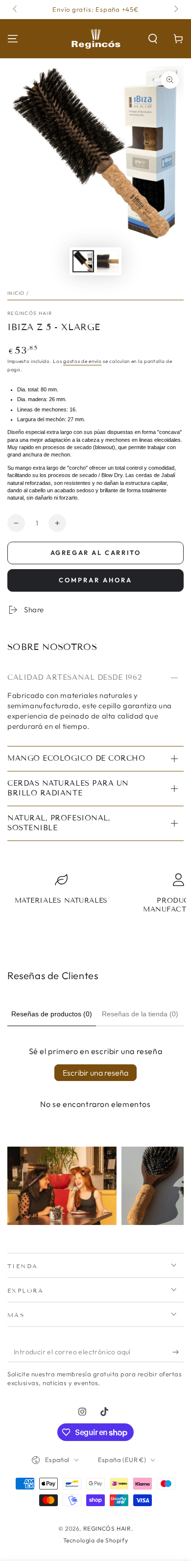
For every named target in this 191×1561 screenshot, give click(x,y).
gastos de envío (82, 361)
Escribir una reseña (95, 1073)
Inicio (16, 293)
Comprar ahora (95, 580)
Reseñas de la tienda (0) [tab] (140, 1014)
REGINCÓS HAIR (29, 313)
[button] (153, 38)
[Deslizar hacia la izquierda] (15, 10)
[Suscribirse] (178, 1352)
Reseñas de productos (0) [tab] (51, 1014)
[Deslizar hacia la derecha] (175, 10)
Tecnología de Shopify (95, 1540)
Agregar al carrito (95, 552)
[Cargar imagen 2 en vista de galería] (108, 261)
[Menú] (12, 38)
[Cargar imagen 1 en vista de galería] (83, 261)
